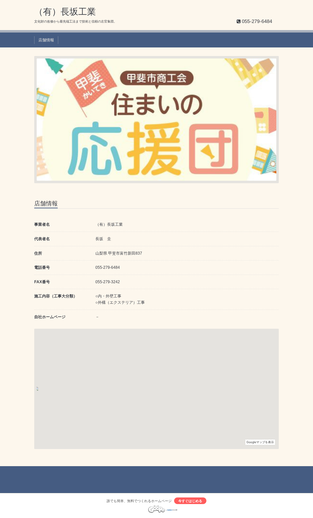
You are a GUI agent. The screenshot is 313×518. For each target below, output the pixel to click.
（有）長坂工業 (65, 12)
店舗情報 (46, 40)
